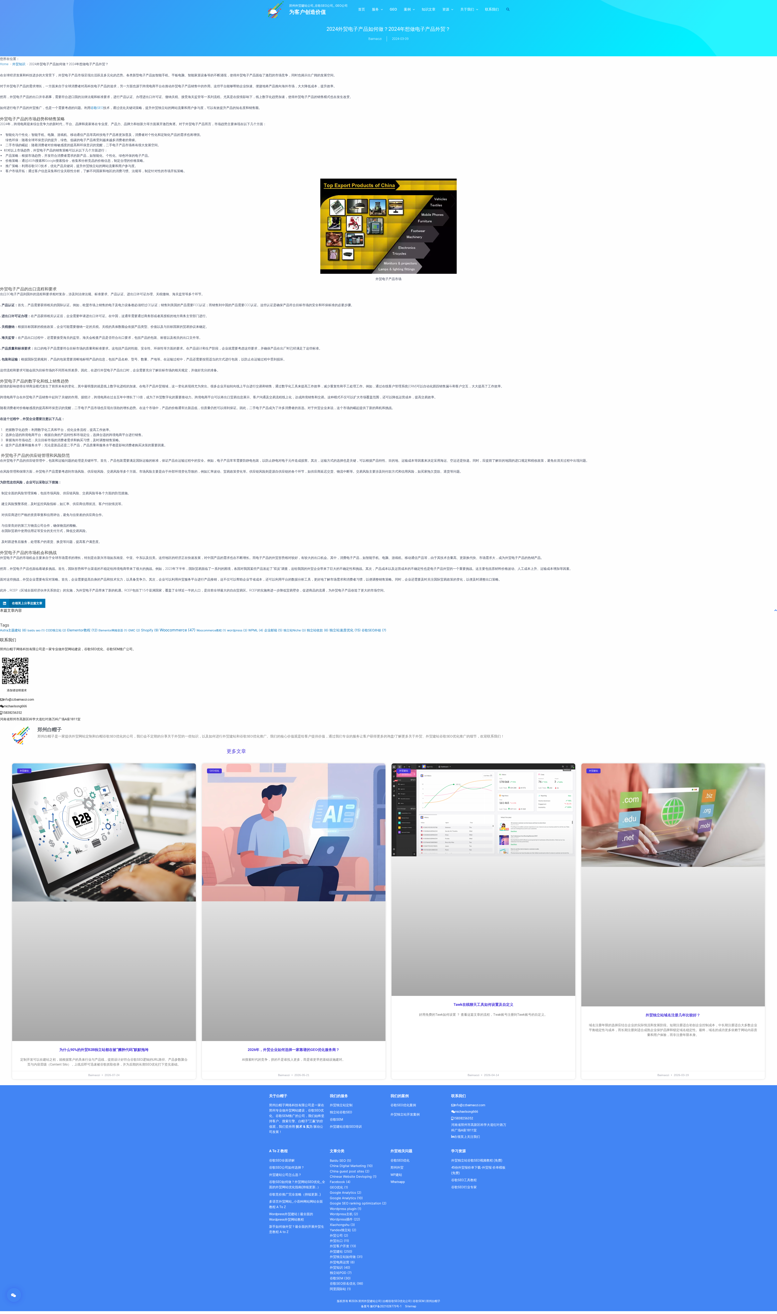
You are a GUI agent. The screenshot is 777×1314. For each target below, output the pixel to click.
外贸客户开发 (339, 1246)
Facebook (337, 1182)
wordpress (237, 630)
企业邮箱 (273, 630)
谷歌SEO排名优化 (343, 1283)
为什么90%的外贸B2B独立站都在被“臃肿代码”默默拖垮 (104, 1050)
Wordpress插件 (341, 1219)
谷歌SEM (336, 1278)
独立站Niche (294, 630)
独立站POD (338, 1273)
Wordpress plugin (343, 1209)
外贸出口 (336, 1241)
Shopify (150, 630)
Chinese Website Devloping (351, 1176)
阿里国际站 (338, 1289)
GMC (134, 630)
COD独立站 (56, 630)
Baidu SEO (338, 1160)
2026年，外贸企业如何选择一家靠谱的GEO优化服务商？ (294, 1050)
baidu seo (36, 630)
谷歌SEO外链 (374, 630)
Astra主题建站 (13, 630)
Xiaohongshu (339, 1225)
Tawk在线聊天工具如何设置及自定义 (483, 1004)
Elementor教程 (82, 630)
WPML (255, 630)
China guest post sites (347, 1171)
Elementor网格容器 (113, 630)
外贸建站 (336, 1251)
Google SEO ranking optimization (355, 1203)
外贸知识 (336, 1267)
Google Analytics (343, 1192)
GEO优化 (336, 1187)
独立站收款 (317, 630)
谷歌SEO (97, 108)
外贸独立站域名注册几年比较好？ (673, 1015)
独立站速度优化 (345, 630)
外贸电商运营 (339, 1262)
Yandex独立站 (340, 1230)
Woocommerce (177, 630)
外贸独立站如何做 (343, 1257)
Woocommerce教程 (211, 630)
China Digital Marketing (348, 1166)
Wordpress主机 (341, 1214)
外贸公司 (336, 1235)
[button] (381, 9)
